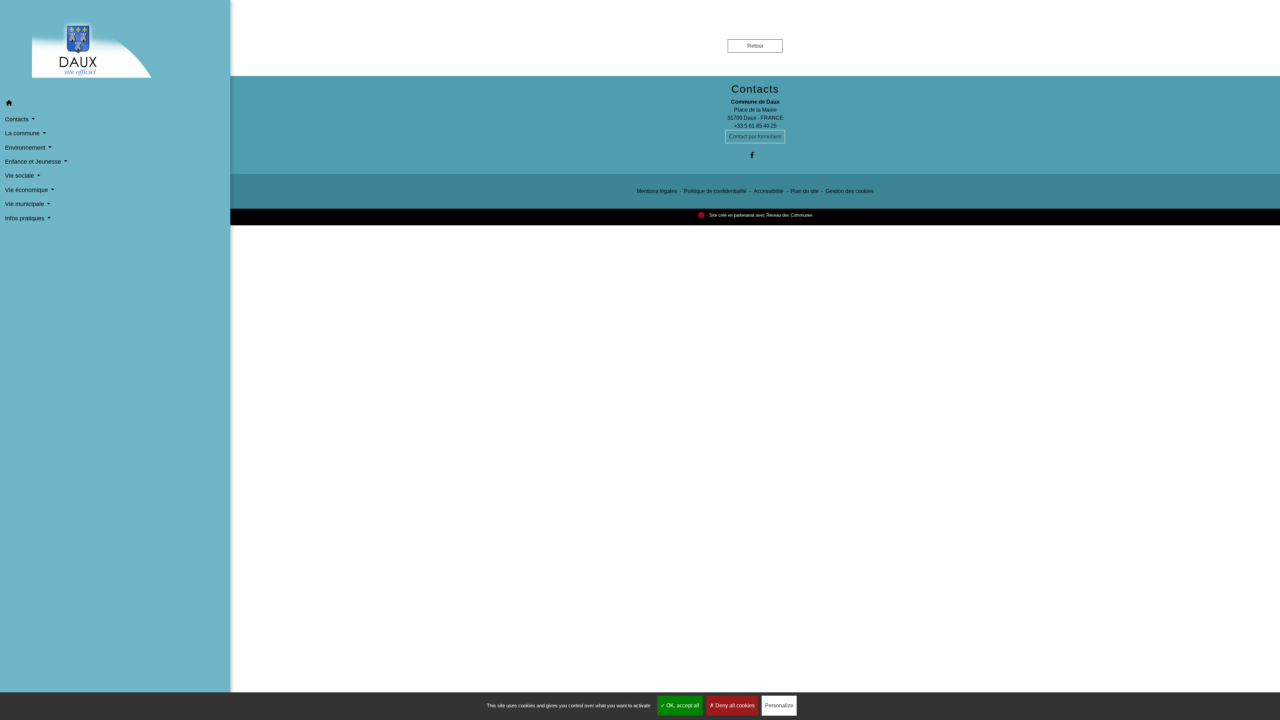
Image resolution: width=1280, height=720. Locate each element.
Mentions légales (657, 191)
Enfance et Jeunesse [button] (34, 161)
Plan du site (805, 191)
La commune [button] (23, 133)
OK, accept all (682, 705)
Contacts (755, 89)
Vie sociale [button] (20, 175)
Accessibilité (769, 191)
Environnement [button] (26, 147)
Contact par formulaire (755, 136)
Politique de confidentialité (715, 191)
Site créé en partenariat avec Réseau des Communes (760, 215)
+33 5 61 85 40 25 (755, 126)
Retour (755, 46)
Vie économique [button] (27, 190)
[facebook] (755, 155)
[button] (115, 104)
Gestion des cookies (850, 191)
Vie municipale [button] (25, 204)
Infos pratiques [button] (25, 218)
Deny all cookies (734, 705)
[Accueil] (115, 48)
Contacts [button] (17, 119)
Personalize (779, 705)
